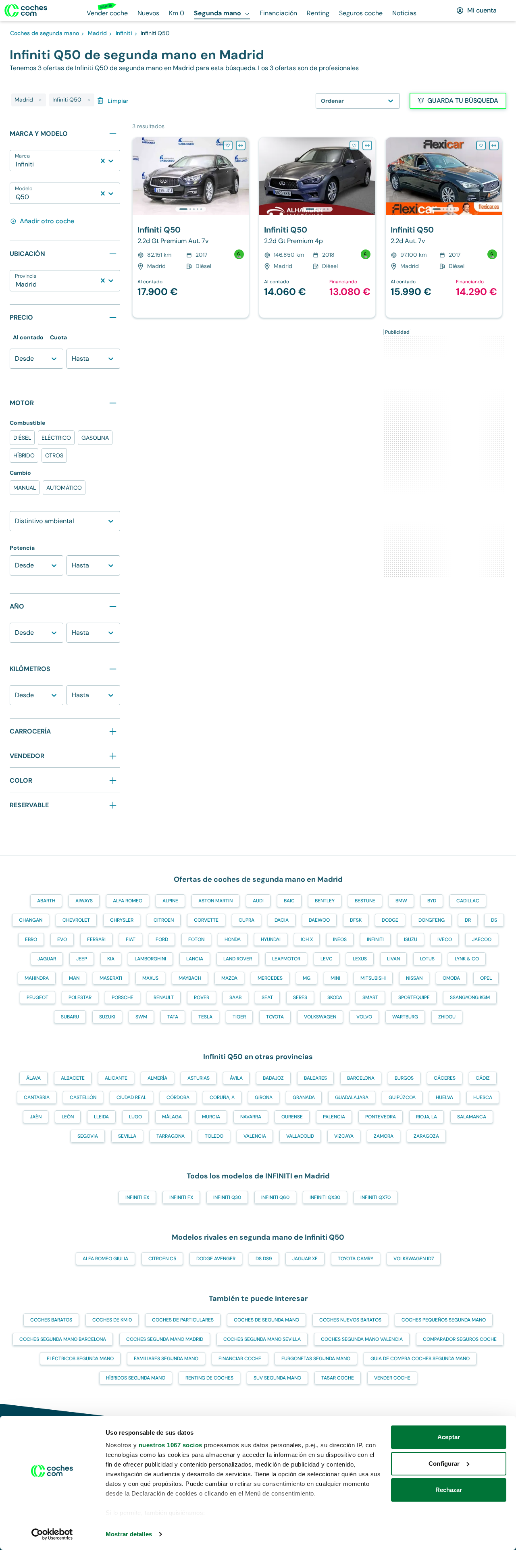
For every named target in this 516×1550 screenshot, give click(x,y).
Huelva (444, 1097)
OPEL (486, 978)
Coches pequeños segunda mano (444, 1320)
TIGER (239, 1017)
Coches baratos (51, 1320)
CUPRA (246, 920)
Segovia (87, 1136)
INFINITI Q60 (275, 1197)
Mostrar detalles (129, 1534)
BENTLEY (325, 901)
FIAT (130, 939)
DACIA (282, 920)
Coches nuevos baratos (350, 1320)
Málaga (172, 1117)
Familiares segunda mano (166, 1358)
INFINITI (375, 939)
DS (494, 920)
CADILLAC (467, 901)
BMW (401, 901)
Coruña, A (222, 1097)
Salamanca (471, 1117)
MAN (74, 978)
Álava (33, 1078)
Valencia (254, 1136)
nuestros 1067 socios (170, 1445)
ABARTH (46, 901)
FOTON (196, 939)
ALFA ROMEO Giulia (105, 1258)
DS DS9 (264, 1258)
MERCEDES (270, 978)
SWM (141, 1017)
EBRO (31, 939)
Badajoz (273, 1078)
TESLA (205, 1017)
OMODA (451, 978)
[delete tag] (40, 100)
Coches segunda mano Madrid (164, 1339)
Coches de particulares (183, 1320)
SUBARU (70, 1017)
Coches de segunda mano (266, 1320)
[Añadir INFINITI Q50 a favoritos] (228, 145)
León (68, 1117)
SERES (300, 997)
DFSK (356, 920)
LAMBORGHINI (150, 959)
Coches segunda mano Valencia (362, 1339)
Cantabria (37, 1097)
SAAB (235, 997)
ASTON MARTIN (215, 901)
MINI (335, 978)
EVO (62, 939)
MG (306, 978)
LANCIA (194, 959)
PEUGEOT (37, 997)
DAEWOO (319, 920)
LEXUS (360, 959)
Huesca (482, 1097)
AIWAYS (84, 901)
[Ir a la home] (26, 10)
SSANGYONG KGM (470, 997)
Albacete (73, 1078)
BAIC (289, 901)
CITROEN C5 (162, 1258)
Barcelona (361, 1078)
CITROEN (164, 920)
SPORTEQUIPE (414, 997)
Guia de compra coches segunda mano (420, 1358)
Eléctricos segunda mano (80, 1358)
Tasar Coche (337, 1378)
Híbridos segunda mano (135, 1378)
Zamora (383, 1136)
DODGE (390, 920)
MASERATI (111, 978)
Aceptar (448, 1437)
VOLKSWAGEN (320, 1017)
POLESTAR (80, 997)
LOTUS (427, 959)
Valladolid (300, 1136)
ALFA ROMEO (127, 901)
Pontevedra (380, 1117)
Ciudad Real (131, 1097)
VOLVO (364, 1017)
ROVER (201, 997)
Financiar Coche (239, 1358)
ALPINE (170, 901)
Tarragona (170, 1136)
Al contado (28, 337)
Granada (304, 1097)
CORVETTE (206, 920)
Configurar (444, 1463)
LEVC (326, 959)
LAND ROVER (237, 959)
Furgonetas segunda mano (315, 1358)
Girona (264, 1097)
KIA (110, 959)
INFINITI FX (181, 1197)
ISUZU (410, 939)
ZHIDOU (447, 1017)
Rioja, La (426, 1117)
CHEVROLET (76, 920)
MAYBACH (190, 978)
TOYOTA (275, 1017)
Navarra (250, 1117)
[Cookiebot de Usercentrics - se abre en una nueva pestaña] (52, 1534)
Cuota (58, 337)
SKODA (334, 997)
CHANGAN (30, 920)
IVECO (444, 939)
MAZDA (229, 978)
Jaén (36, 1117)
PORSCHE (122, 997)
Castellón (83, 1097)
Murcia (211, 1117)
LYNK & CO (467, 959)
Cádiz (483, 1078)
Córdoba (177, 1097)
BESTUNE (365, 901)
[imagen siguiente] (242, 176)
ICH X (307, 939)
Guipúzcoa (402, 1097)
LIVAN (393, 959)
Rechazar (448, 1489)
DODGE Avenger (215, 1258)
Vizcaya (344, 1136)
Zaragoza (426, 1136)
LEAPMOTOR (286, 959)
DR (468, 920)
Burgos (404, 1078)
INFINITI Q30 (227, 1197)
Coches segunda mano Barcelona (62, 1339)
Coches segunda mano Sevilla (262, 1339)
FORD (162, 939)
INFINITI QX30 (325, 1197)
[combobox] (16, 164)
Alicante (116, 1078)
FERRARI (96, 939)
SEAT (267, 997)
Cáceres (445, 1078)
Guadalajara (351, 1097)
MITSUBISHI (373, 978)
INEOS (340, 939)
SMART (370, 997)
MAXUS (150, 978)
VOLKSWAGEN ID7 (413, 1258)
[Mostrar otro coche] (190, 209)
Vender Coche (392, 1378)
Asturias (198, 1078)
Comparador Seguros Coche (460, 1339)
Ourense (292, 1117)
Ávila (236, 1078)
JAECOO (481, 939)
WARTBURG (405, 1017)
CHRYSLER (121, 920)
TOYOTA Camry (355, 1258)
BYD (431, 901)
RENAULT (164, 997)
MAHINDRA (37, 978)
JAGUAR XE (305, 1258)
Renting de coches (209, 1378)
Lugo (135, 1117)
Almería (157, 1078)
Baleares (315, 1078)
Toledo (214, 1136)
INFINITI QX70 (375, 1197)
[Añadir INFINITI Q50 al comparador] (241, 145)
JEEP (81, 959)
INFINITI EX (137, 1197)
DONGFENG (431, 920)
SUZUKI (107, 1017)
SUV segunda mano (277, 1378)
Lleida (101, 1117)
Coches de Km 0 (112, 1320)
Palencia (334, 1117)
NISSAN (414, 978)
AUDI (258, 901)
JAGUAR (46, 959)
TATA (172, 1017)
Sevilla (127, 1136)
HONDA (233, 939)
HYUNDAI (271, 939)
